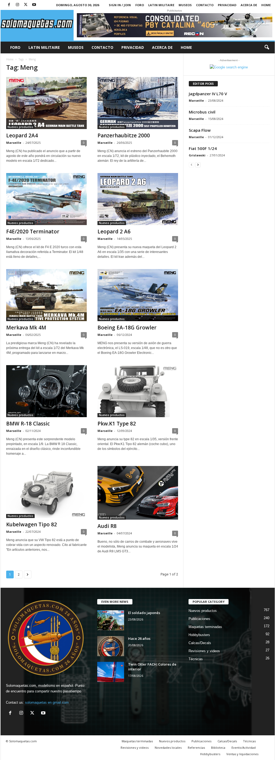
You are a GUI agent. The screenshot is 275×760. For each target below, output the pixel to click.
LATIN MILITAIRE (161, 5)
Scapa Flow (200, 130)
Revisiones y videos (204, 651)
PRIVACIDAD (227, 5)
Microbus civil (202, 112)
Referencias (196, 748)
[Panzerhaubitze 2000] (137, 103)
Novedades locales (168, 748)
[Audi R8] (137, 493)
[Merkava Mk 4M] (46, 295)
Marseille (13, 143)
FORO (139, 5)
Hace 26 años (139, 638)
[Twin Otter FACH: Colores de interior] (110, 672)
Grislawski (197, 155)
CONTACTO (205, 5)
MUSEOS (185, 5)
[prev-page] (191, 164)
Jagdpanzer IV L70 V (208, 93)
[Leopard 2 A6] (137, 199)
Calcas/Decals (200, 643)
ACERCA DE (249, 5)
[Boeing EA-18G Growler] (137, 295)
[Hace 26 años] (110, 646)
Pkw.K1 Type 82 (116, 423)
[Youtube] (34, 5)
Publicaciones (199, 619)
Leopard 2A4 (22, 135)
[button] (267, 47)
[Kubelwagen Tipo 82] (46, 492)
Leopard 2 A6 (114, 231)
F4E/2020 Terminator (32, 231)
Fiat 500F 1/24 (203, 148)
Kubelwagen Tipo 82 (31, 524)
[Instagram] (17, 5)
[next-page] (198, 164)
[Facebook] (9, 5)
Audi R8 (107, 526)
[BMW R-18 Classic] (46, 391)
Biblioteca (218, 748)
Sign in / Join (120, 5)
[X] (26, 5)
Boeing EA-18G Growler (127, 327)
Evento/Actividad (243, 748)
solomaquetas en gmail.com (47, 702)
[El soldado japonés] (110, 620)
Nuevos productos (20, 127)
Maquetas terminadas (205, 627)
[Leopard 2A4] (46, 103)
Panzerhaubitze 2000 (123, 135)
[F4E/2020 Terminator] (46, 199)
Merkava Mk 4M (26, 327)
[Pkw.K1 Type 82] (137, 391)
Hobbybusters (199, 635)
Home (266, 5)
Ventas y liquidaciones (242, 754)
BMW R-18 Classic (28, 423)
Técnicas (196, 659)
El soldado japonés (144, 612)
